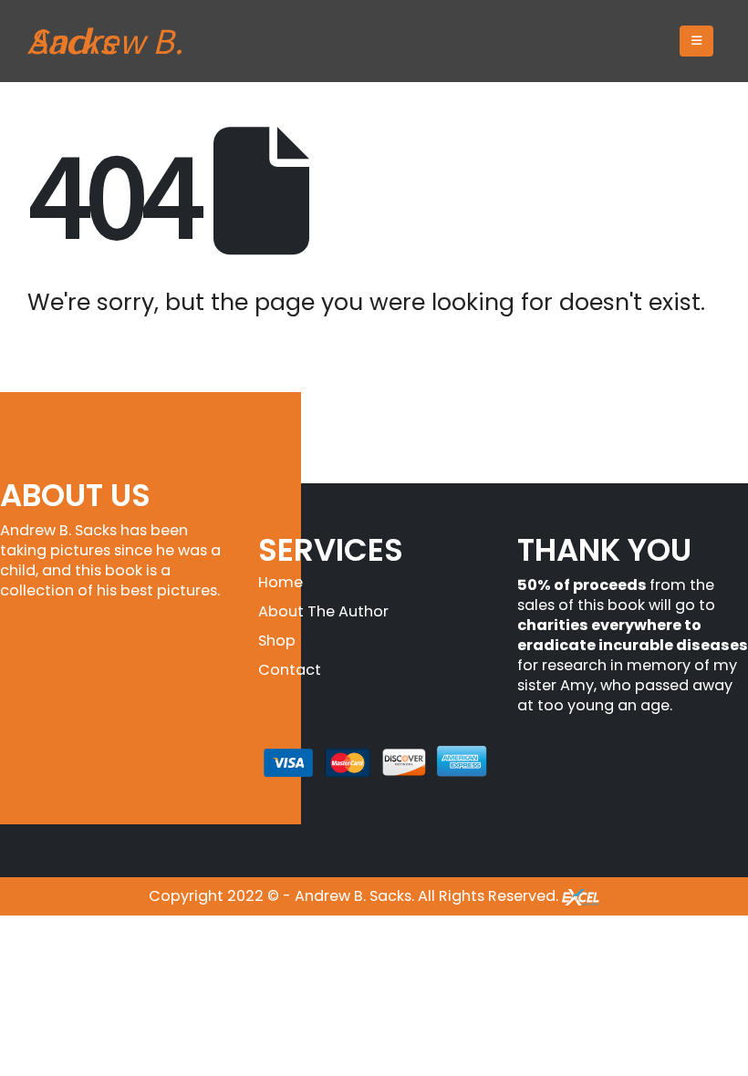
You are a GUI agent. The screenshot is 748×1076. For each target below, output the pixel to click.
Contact (289, 669)
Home (280, 582)
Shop (277, 640)
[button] (696, 41)
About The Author (323, 611)
